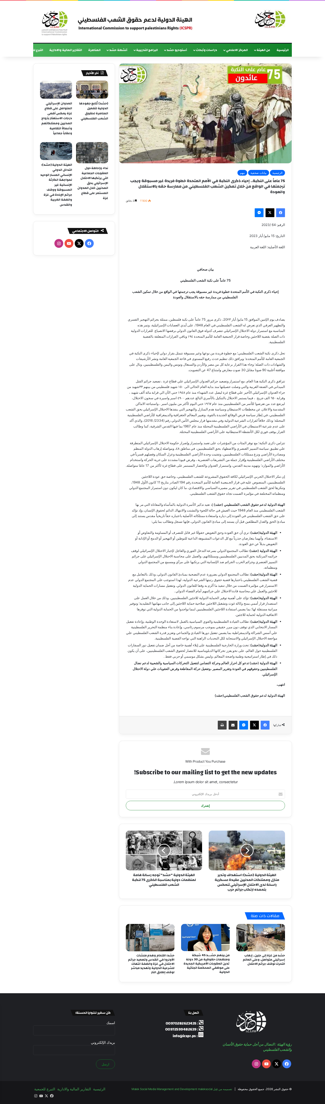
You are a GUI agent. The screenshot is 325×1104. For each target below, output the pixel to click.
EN (15, 50)
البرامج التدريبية (147, 50)
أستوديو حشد (177, 50)
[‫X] (270, 212)
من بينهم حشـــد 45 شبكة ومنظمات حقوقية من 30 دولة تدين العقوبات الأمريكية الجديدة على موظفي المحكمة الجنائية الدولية (207, 963)
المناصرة (94, 50)
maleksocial (205, 1089)
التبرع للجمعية (33, 50)
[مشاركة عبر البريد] (233, 725)
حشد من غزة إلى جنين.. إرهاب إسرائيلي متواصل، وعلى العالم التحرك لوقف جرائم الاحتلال (264, 960)
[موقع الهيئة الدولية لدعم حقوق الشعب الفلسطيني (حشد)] (269, 19)
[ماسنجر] (259, 212)
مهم (242, 173)
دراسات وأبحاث (206, 50)
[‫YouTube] (69, 243)
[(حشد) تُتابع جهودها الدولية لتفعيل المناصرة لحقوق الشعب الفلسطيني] (92, 90)
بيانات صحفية (258, 173)
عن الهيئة (263, 50)
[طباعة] (222, 725)
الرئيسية (283, 50)
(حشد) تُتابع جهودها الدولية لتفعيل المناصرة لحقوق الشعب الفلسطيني (93, 111)
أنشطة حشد (118, 50)
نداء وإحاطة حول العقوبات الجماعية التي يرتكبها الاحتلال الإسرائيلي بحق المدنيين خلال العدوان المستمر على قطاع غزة (92, 183)
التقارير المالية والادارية (65, 50)
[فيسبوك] (280, 212)
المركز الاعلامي (237, 50)
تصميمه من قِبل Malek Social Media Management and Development (182, 1089)
